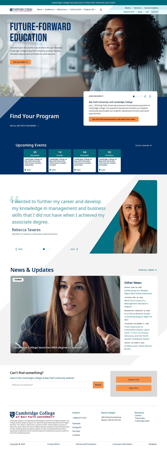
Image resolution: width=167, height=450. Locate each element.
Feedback (153, 444)
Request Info (129, 12)
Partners (137, 8)
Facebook (76, 423)
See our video (19, 62)
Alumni (128, 8)
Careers (138, 415)
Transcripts (140, 418)
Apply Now (133, 388)
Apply (140, 12)
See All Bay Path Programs (23, 125)
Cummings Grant (142, 421)
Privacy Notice (53, 444)
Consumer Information (122, 444)
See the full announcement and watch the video (113, 119)
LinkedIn (76, 435)
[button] (145, 96)
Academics (49, 9)
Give (147, 12)
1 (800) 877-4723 (79, 418)
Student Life (89, 9)
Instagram (76, 427)
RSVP (28, 170)
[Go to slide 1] (44, 249)
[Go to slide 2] (46, 249)
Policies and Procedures (86, 444)
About (39, 9)
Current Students (151, 8)
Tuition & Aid (75, 9)
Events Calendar (143, 145)
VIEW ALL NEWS (147, 270)
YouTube (76, 431)
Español (155, 12)
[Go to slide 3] (49, 249)
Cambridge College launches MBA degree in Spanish (47, 347)
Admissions (62, 9)
